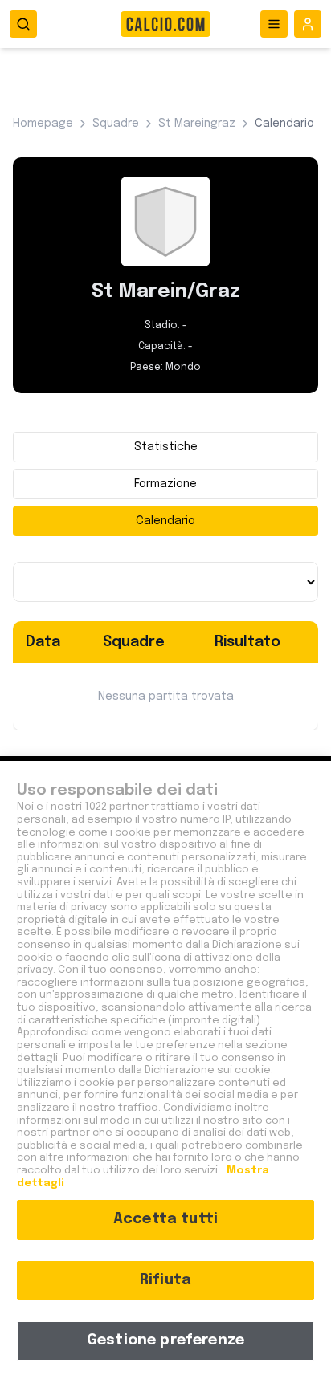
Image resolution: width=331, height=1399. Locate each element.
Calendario (165, 521)
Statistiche (166, 447)
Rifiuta (165, 1280)
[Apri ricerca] (23, 24)
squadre (115, 123)
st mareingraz (196, 123)
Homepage (43, 123)
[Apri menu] (274, 24)
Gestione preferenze (165, 1340)
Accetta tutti (165, 1219)
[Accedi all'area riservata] (307, 24)
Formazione (165, 484)
